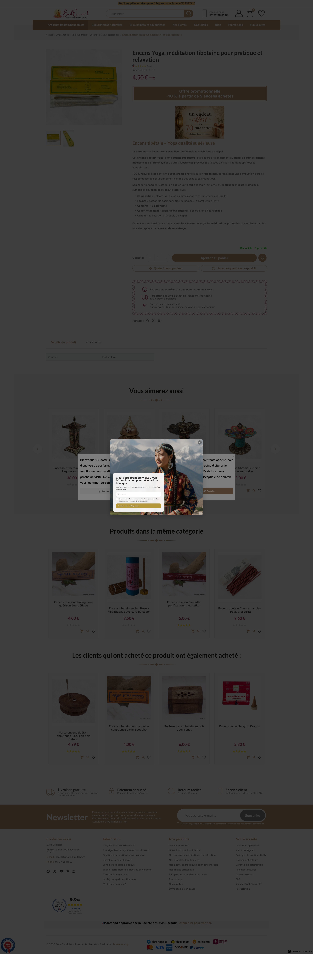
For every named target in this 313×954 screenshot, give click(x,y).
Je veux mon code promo (128, 506)
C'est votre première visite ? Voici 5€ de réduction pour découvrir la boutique (137, 480)
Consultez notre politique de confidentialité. (133, 501)
